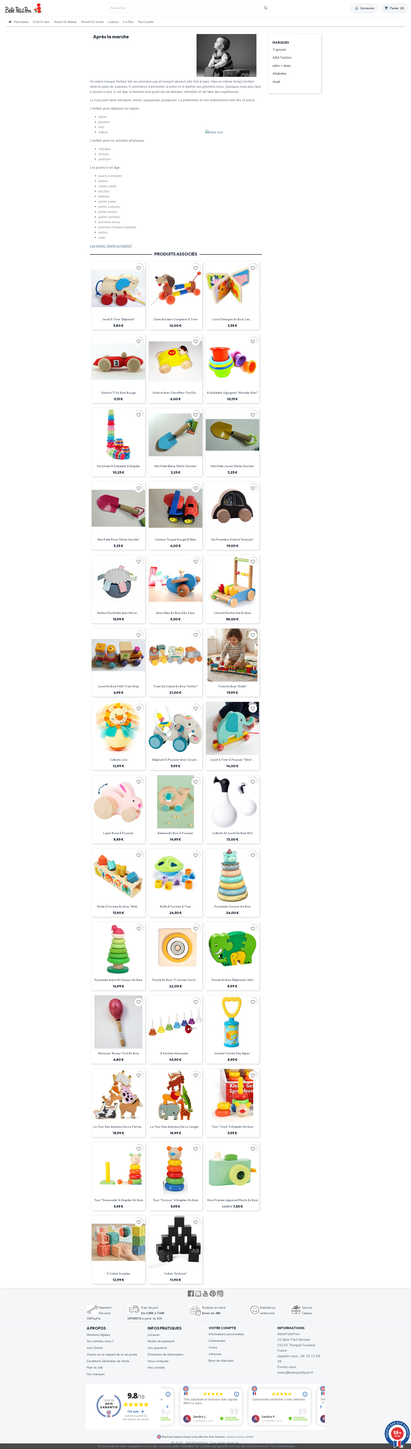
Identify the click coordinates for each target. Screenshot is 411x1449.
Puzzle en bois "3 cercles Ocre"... (175, 980)
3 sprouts (279, 50)
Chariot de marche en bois (232, 613)
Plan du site (95, 1368)
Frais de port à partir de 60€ (145, 1313)
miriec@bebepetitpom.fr (295, 1372)
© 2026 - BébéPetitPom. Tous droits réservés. (205, 1443)
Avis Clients (95, 1348)
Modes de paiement (161, 1341)
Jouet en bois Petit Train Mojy (118, 686)
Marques (281, 43)
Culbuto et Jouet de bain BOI (232, 833)
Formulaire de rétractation (165, 1354)
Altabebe (279, 73)
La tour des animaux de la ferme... (118, 1127)
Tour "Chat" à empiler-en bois (232, 1127)
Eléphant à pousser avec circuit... (175, 760)
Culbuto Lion (118, 760)
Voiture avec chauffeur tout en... (175, 393)
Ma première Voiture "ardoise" (232, 539)
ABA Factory (282, 57)
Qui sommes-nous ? (100, 1341)
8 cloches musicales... (175, 1053)
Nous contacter (158, 1361)
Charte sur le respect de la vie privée (112, 1354)
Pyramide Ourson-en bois (232, 906)
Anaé (276, 82)
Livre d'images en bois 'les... (232, 319)
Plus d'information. (283, 1446)
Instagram (220, 1293)
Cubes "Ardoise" (175, 1273)
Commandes (217, 1341)
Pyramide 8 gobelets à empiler (118, 466)
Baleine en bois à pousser (175, 833)
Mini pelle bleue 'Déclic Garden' (175, 466)
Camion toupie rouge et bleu (175, 539)
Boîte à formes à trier (175, 906)
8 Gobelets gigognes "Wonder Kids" (232, 393)
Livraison (154, 1335)
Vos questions (157, 1348)
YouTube (205, 1293)
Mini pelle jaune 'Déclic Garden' (232, 466)
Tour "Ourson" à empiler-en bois (175, 1200)
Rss (198, 1293)
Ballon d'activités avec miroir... (118, 613)
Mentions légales (98, 1335)
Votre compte (222, 1328)
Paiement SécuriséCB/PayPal (99, 1313)
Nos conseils (156, 1368)
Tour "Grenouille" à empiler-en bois (118, 1200)
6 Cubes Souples (118, 1273)
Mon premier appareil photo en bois (232, 1200)
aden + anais (282, 66)
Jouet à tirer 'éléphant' (118, 319)
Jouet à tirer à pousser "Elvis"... (232, 760)
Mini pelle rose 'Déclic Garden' (118, 539)
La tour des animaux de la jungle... (175, 1127)
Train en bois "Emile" (232, 686)
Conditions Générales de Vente (108, 1361)
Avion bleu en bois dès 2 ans (175, 613)
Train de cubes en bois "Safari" (175, 686)
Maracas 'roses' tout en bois (118, 1053)
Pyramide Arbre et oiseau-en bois (118, 980)
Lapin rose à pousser (118, 833)
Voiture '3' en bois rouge (118, 393)
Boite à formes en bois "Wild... (118, 906)
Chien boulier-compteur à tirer (175, 319)
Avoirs (213, 1347)
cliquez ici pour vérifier (239, 1437)
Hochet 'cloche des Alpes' (232, 1053)
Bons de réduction (221, 1361)
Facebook (191, 1293)
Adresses (215, 1354)
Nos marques (96, 1374)
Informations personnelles (226, 1334)
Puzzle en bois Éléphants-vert (232, 980)
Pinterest (213, 1293)
